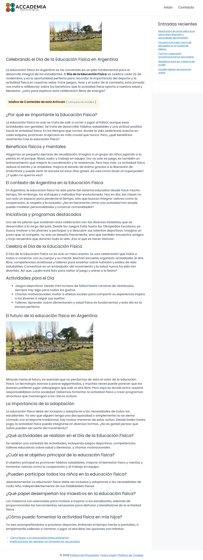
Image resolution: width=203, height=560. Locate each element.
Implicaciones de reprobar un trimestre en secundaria (45, 541)
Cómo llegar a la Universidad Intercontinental (39, 538)
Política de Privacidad (84, 555)
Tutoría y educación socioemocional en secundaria (176, 55)
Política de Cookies (130, 555)
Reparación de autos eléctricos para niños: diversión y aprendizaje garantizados (176, 35)
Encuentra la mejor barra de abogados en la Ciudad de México (174, 46)
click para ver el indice (81, 102)
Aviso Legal (108, 555)
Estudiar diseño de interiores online (174, 71)
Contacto (186, 7)
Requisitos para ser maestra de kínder (176, 63)
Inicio (168, 7)
